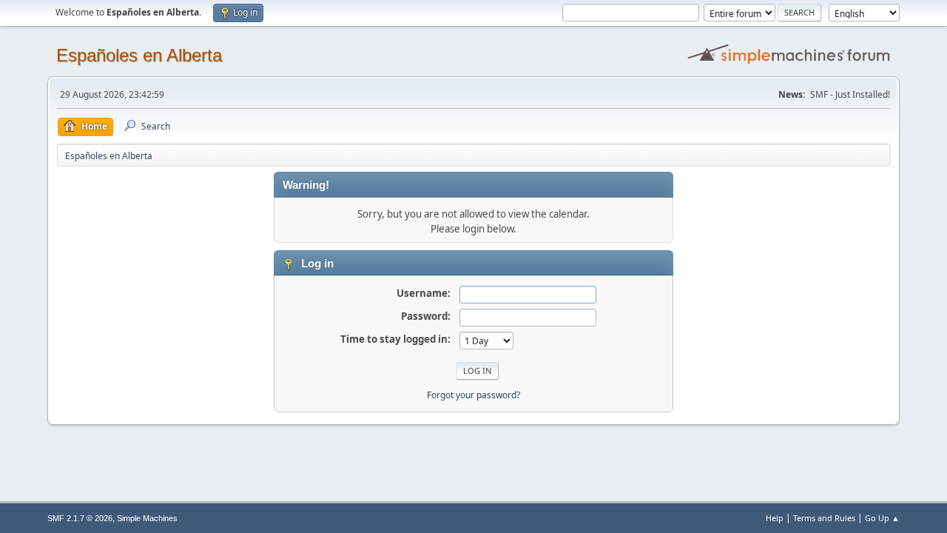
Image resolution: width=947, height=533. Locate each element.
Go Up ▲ (882, 517)
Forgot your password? (473, 395)
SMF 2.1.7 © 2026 (79, 518)
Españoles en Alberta (139, 55)
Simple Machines (147, 518)
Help (774, 517)
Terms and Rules (824, 517)
